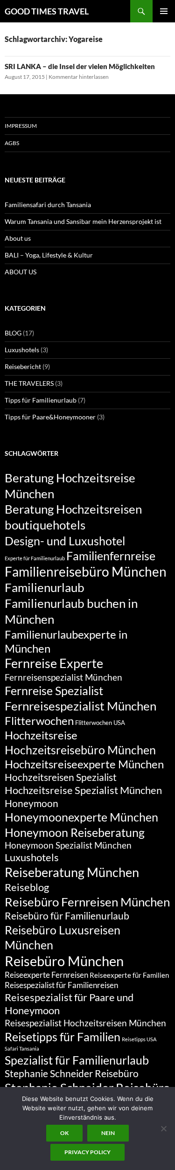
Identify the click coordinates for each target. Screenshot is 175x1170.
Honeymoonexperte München (81, 817)
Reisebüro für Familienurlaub (67, 915)
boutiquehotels (45, 524)
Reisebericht (23, 366)
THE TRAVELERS (29, 383)
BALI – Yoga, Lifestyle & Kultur (49, 255)
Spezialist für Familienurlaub (77, 1060)
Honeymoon (31, 803)
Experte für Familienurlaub (35, 558)
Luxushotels (22, 350)
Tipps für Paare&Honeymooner (50, 417)
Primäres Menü (164, 11)
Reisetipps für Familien (62, 1037)
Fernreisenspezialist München (63, 677)
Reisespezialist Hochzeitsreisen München (85, 1022)
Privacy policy (87, 1152)
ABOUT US (20, 272)
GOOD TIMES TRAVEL (47, 11)
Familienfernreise (110, 556)
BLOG (13, 333)
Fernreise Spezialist (54, 690)
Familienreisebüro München (86, 571)
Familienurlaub (44, 587)
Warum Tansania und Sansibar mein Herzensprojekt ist (83, 221)
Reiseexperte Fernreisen (46, 975)
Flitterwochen (39, 720)
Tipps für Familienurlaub (41, 400)
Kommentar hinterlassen (79, 76)
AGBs (12, 142)
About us (18, 238)
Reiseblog (27, 887)
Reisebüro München (64, 961)
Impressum (21, 125)
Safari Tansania (22, 1048)
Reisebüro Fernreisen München (87, 901)
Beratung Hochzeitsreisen (73, 508)
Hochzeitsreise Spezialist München (83, 790)
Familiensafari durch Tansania (48, 205)
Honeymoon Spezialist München (68, 845)
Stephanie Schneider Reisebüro (72, 1073)
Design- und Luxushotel (65, 541)
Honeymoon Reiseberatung (75, 832)
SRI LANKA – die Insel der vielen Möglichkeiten (80, 66)
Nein (108, 1132)
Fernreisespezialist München (80, 705)
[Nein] (163, 1128)
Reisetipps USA (139, 1039)
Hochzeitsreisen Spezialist (61, 777)
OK (64, 1132)
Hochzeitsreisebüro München (80, 750)
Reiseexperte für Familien (129, 975)
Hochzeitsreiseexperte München (84, 764)
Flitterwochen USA (100, 722)
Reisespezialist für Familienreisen (61, 985)
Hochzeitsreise (41, 735)
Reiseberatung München (72, 872)
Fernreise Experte (54, 663)
